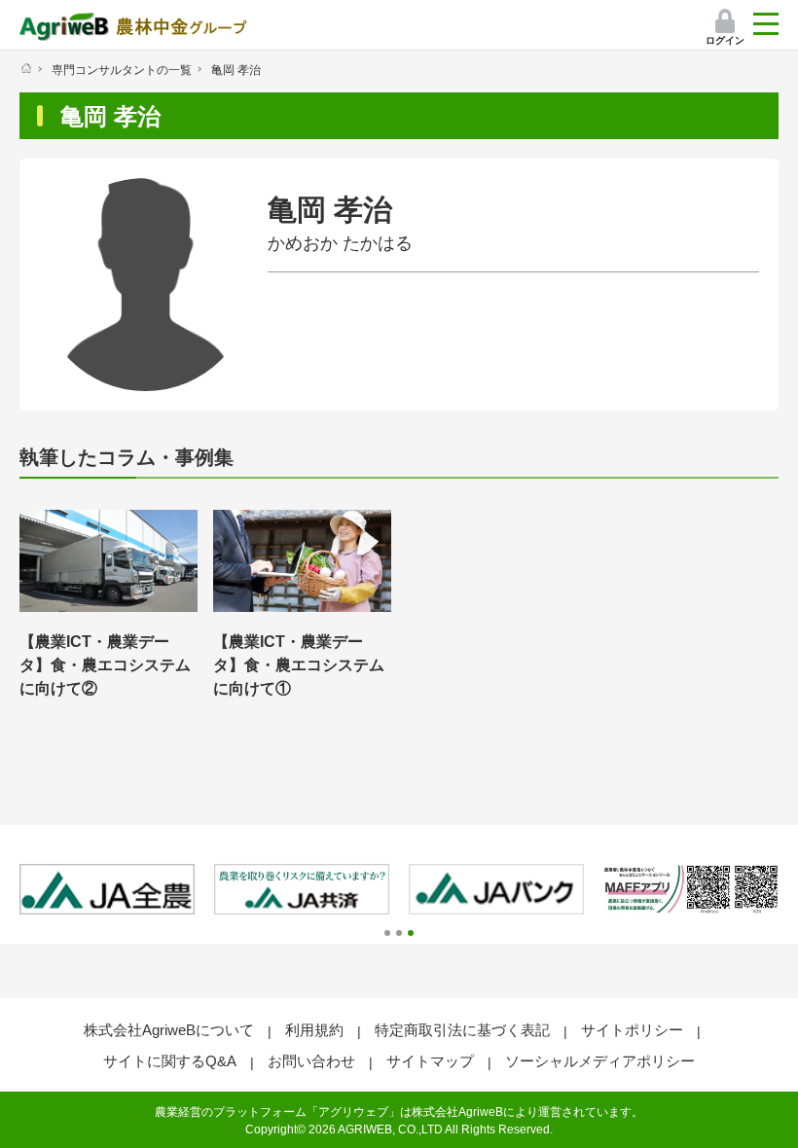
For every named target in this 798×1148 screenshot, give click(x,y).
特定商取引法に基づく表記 (462, 1030)
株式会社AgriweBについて (169, 1030)
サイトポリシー (632, 1030)
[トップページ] (25, 68)
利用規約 (314, 1030)
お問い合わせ (311, 1061)
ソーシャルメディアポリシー (600, 1061)
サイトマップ (430, 1061)
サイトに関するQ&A (169, 1061)
